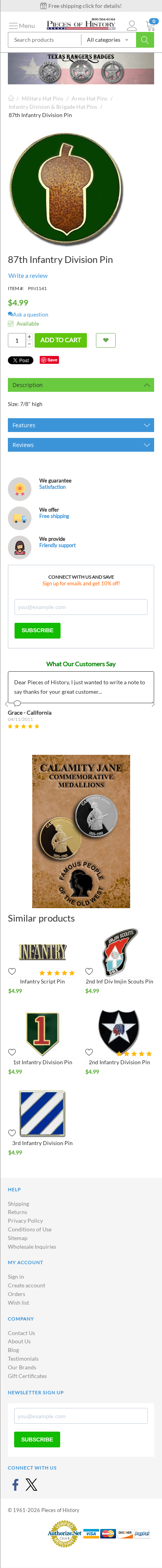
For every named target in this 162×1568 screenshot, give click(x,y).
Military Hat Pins (42, 98)
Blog (13, 1349)
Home (11, 98)
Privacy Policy (25, 1220)
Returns (17, 1212)
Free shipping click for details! (84, 5)
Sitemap (18, 1238)
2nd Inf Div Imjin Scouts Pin (119, 981)
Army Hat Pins (89, 98)
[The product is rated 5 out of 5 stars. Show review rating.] (58, 973)
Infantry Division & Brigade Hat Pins (53, 106)
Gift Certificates (27, 1375)
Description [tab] (28, 385)
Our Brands (22, 1367)
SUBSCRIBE (37, 630)
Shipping (18, 1203)
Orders (16, 1294)
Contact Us (21, 1333)
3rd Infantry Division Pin (42, 1143)
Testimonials (23, 1358)
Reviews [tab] (23, 445)
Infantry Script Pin (42, 981)
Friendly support (57, 545)
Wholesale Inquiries (32, 1246)
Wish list (18, 1302)
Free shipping (54, 516)
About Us (19, 1341)
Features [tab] (24, 425)
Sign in (16, 1276)
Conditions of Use (30, 1229)
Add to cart (60, 339)
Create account (26, 1285)
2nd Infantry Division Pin (119, 1062)
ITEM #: (16, 288)
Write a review (28, 275)
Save (52, 360)
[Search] (145, 40)
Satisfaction (52, 487)
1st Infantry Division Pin (42, 1062)
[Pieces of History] (81, 23)
